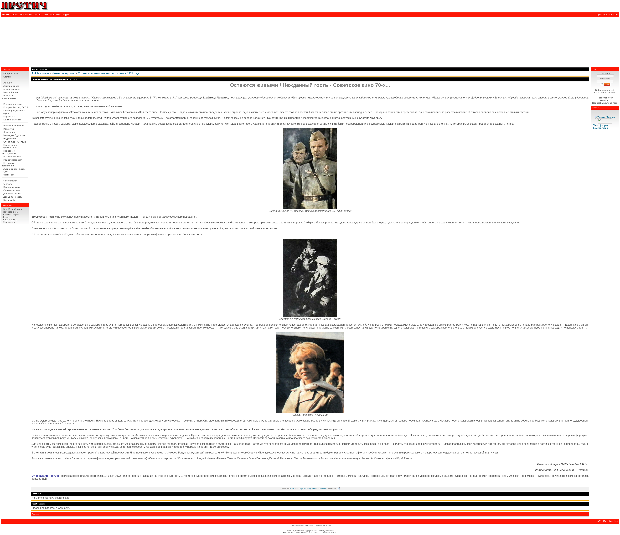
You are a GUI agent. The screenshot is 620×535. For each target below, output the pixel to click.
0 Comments (321, 488)
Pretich (291, 488)
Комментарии (600, 128)
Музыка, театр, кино (63, 73)
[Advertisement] (310, 41)
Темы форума (600, 125)
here (615, 103)
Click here (599, 92)
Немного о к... (10, 212)
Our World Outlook (12, 209)
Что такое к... (10, 222)
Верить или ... (10, 219)
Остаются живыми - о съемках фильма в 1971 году (108, 73)
